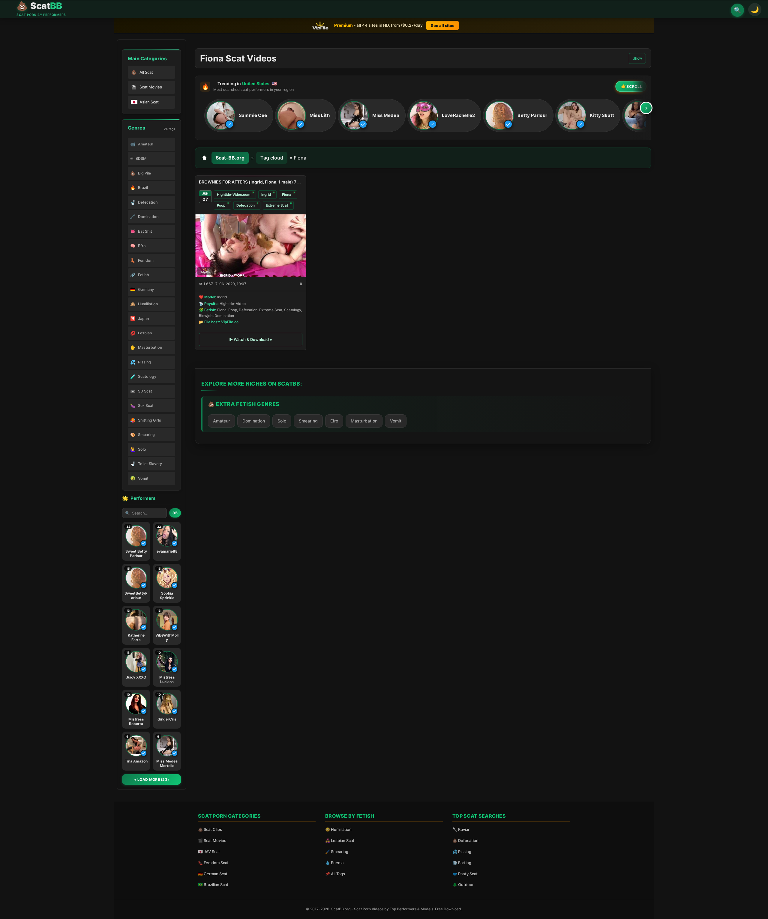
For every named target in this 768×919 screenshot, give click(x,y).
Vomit (395, 420)
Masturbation (364, 420)
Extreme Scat (277, 205)
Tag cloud (271, 158)
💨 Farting (461, 862)
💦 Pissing (461, 851)
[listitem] (238, 115)
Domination (253, 420)
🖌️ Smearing (336, 851)
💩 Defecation (465, 840)
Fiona (286, 194)
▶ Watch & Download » (250, 339)
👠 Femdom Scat (213, 862)
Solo (282, 420)
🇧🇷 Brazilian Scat (213, 884)
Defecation (245, 205)
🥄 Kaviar (461, 829)
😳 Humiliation (338, 829)
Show (637, 58)
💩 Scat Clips (210, 829)
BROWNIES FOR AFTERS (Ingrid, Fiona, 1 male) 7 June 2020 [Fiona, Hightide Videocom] (250, 181)
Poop (221, 205)
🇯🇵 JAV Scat (209, 851)
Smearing (308, 420)
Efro (334, 420)
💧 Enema (334, 862)
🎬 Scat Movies (212, 840)
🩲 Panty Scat (465, 873)
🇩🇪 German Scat (212, 873)
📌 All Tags (335, 873)
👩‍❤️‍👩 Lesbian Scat (339, 840)
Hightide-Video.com (233, 194)
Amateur (221, 420)
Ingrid (266, 194)
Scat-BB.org (230, 158)
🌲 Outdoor (463, 884)
